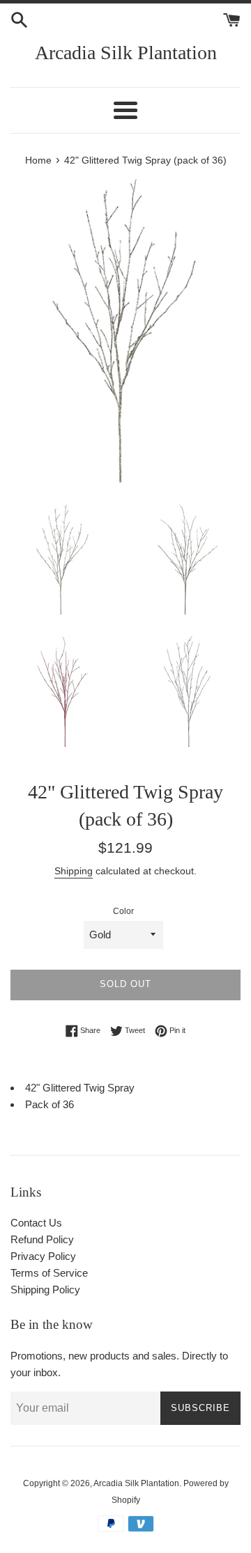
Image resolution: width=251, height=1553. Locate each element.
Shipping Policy (45, 1289)
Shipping (73, 870)
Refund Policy (42, 1239)
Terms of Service (49, 1273)
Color (123, 911)
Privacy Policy (43, 1256)
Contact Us (36, 1223)
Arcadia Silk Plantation (126, 52)
